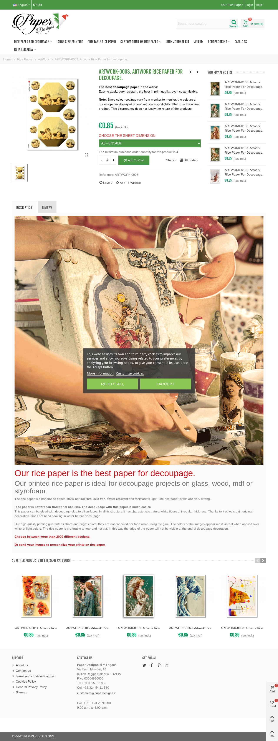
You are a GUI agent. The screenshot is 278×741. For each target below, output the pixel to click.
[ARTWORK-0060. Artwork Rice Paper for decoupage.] (190, 596)
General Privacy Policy (31, 687)
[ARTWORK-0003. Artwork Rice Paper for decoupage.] (87, 155)
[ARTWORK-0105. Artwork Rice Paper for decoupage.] (87, 596)
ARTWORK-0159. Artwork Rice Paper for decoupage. (244, 106)
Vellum (199, 42)
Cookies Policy (26, 681)
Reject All (112, 384)
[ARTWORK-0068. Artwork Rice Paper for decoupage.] (242, 596)
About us (22, 665)
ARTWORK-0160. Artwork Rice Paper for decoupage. (244, 84)
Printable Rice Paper (102, 42)
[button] (257, 560)
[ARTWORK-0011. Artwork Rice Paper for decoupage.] (36, 596)
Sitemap (21, 692)
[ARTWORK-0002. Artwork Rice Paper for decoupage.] (190, 72)
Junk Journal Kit (177, 42)
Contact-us (23, 670)
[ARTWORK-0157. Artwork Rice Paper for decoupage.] (215, 154)
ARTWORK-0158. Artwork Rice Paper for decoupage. (244, 128)
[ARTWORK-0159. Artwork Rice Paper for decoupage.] (215, 110)
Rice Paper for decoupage (31, 42)
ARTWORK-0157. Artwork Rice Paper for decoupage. (244, 150)
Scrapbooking (217, 42)
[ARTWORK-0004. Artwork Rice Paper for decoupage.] (197, 72)
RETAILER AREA (23, 49)
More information (100, 373)
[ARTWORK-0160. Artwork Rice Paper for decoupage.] (215, 88)
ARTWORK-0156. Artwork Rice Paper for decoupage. (244, 172)
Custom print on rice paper (139, 42)
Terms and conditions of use (35, 676)
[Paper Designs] (41, 24)
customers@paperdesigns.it (96, 693)
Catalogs (241, 42)
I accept (165, 384)
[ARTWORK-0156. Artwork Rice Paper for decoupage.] (215, 176)
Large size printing (69, 42)
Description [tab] (24, 207)
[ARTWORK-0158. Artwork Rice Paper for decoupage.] (215, 132)
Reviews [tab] (47, 207)
